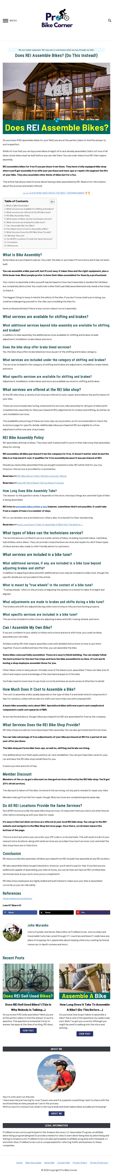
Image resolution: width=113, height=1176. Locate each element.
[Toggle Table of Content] (51, 201)
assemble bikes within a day (31, 506)
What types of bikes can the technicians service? (29, 219)
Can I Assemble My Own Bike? (20, 225)
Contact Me (63, 1162)
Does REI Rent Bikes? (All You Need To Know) (40, 483)
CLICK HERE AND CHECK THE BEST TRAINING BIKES (56, 193)
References (12, 245)
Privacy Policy (80, 1162)
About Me (56, 1113)
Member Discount (15, 235)
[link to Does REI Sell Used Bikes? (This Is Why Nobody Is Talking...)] (28, 981)
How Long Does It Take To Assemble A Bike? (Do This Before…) (50, 524)
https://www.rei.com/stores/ (17, 898)
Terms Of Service (99, 1162)
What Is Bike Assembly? (17, 205)
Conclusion (12, 242)
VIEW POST (28, 1030)
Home (19, 1162)
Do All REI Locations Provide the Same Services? (30, 239)
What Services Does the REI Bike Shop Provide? (28, 232)
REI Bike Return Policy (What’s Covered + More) (42, 476)
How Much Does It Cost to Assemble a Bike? (27, 229)
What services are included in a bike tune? (25, 222)
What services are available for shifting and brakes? (30, 209)
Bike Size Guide (33, 1162)
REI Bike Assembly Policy (18, 215)
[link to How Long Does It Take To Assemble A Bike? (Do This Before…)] (84, 981)
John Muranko (38, 925)
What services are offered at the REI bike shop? (28, 212)
